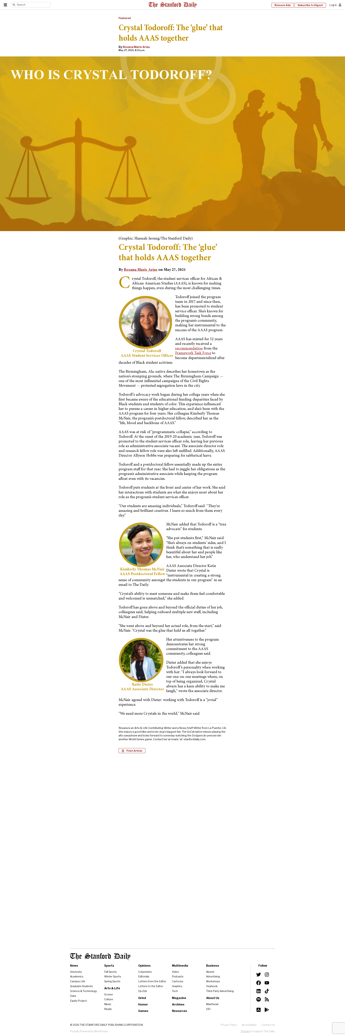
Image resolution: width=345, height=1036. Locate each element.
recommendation (189, 349)
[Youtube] (267, 983)
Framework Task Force (193, 353)
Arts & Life (112, 988)
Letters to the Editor (150, 986)
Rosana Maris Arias (136, 47)
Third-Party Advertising (220, 991)
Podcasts (177, 976)
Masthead (212, 1004)
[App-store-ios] (258, 1010)
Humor (143, 1004)
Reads (108, 1008)
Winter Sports (112, 976)
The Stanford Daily (100, 956)
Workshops (213, 981)
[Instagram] (267, 974)
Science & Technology (83, 991)
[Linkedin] (258, 991)
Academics (76, 976)
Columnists (145, 971)
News (74, 965)
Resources (179, 1011)
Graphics (177, 986)
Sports (109, 965)
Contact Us (268, 1024)
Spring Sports (112, 981)
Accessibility (249, 1024)
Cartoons (177, 981)
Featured (125, 18)
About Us (212, 998)
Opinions (144, 965)
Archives (178, 1004)
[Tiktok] (267, 991)
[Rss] (267, 999)
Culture (108, 999)
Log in (333, 4)
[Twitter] (258, 974)
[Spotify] (258, 999)
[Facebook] (258, 983)
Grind (142, 998)
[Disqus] (172, 802)
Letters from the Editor (152, 981)
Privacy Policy (228, 1024)
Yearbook (212, 986)
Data (73, 995)
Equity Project (78, 1000)
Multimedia (180, 965)
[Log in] (340, 4)
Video (175, 971)
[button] (132, 750)
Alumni (210, 971)
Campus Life (77, 981)
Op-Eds (142, 991)
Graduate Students (81, 986)
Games (143, 1011)
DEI (208, 1008)
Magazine (179, 998)
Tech (175, 991)
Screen (108, 994)
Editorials (143, 976)
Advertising (213, 976)
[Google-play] (267, 1010)
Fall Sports (110, 971)
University (76, 971)
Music (107, 1004)
